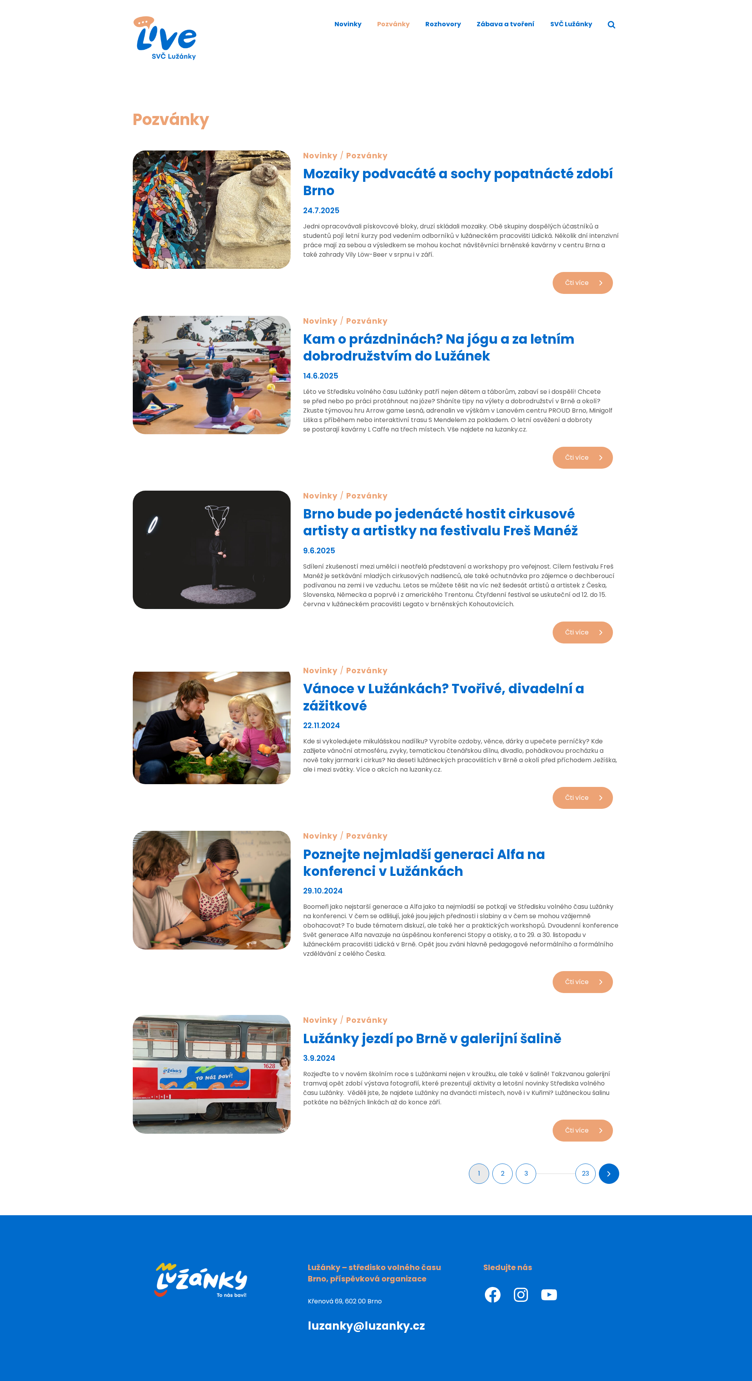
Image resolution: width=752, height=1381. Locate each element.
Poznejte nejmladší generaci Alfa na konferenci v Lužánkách (424, 863)
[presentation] (212, 209)
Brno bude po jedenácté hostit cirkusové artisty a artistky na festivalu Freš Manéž (440, 522)
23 (585, 1173)
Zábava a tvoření (506, 24)
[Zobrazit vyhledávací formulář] (611, 25)
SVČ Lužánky (571, 24)
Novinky (348, 24)
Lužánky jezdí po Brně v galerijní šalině (432, 1038)
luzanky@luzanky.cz (366, 1326)
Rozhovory (443, 24)
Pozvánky (393, 24)
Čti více (589, 286)
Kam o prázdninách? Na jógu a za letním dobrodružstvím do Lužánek (439, 347)
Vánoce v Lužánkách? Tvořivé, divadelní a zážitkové (443, 697)
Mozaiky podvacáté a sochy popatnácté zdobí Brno (458, 182)
